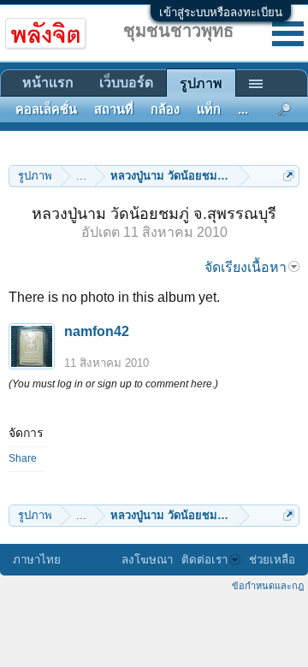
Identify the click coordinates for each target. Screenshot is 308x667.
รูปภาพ (201, 83)
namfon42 (96, 331)
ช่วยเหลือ (272, 559)
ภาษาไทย (37, 559)
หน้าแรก (48, 82)
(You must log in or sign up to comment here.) (113, 384)
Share (23, 458)
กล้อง (165, 109)
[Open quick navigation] (288, 175)
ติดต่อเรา (204, 559)
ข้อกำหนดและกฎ (268, 586)
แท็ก (209, 109)
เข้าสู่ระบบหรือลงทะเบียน (220, 12)
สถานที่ (113, 109)
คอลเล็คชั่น (46, 109)
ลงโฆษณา (147, 559)
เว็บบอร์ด (126, 82)
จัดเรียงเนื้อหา (245, 267)
